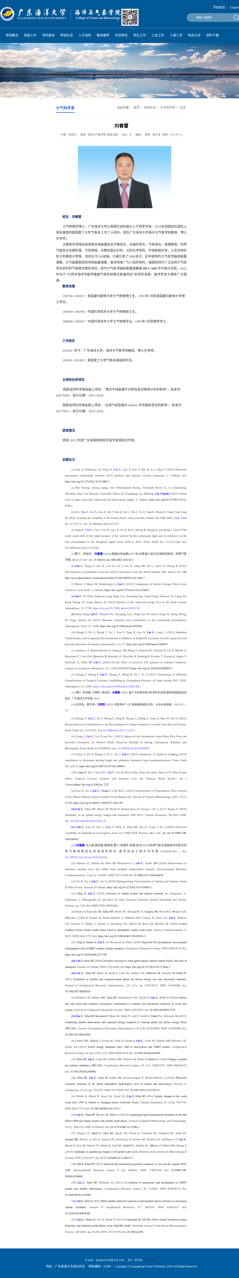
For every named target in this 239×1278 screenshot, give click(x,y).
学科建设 (48, 35)
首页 (136, 107)
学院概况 (12, 35)
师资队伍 (66, 35)
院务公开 (194, 35)
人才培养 (84, 35)
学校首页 (219, 7)
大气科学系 (167, 107)
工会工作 (157, 35)
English (234, 7)
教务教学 (103, 35)
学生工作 (139, 35)
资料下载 (212, 35)
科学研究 (121, 35)
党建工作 (30, 35)
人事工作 (176, 35)
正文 (183, 107)
